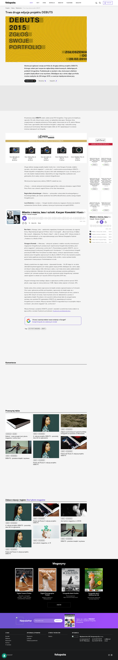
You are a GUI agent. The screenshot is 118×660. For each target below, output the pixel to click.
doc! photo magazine (34, 328)
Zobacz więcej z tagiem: (25, 500)
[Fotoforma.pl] (46, 137)
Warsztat (60, 2)
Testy (37, 2)
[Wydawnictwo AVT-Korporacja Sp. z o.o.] (75, 639)
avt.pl (106, 641)
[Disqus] (46, 386)
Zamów (59, 604)
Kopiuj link (52, 80)
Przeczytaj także (12, 411)
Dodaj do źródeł (29, 80)
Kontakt (7, 636)
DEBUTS (43, 328)
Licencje (29, 638)
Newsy (31, 2)
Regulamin (29, 636)
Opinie (44, 2)
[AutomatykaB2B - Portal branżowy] (60, 654)
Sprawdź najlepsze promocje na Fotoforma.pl (46, 141)
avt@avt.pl (107, 639)
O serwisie (8, 645)
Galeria (50, 636)
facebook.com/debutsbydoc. (62, 311)
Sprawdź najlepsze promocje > (100, 144)
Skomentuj (41, 80)
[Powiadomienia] (4, 655)
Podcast (109, 2)
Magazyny (78, 2)
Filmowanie (69, 2)
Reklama (7, 638)
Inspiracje (52, 2)
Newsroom (8, 640)
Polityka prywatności (32, 640)
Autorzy (7, 642)
